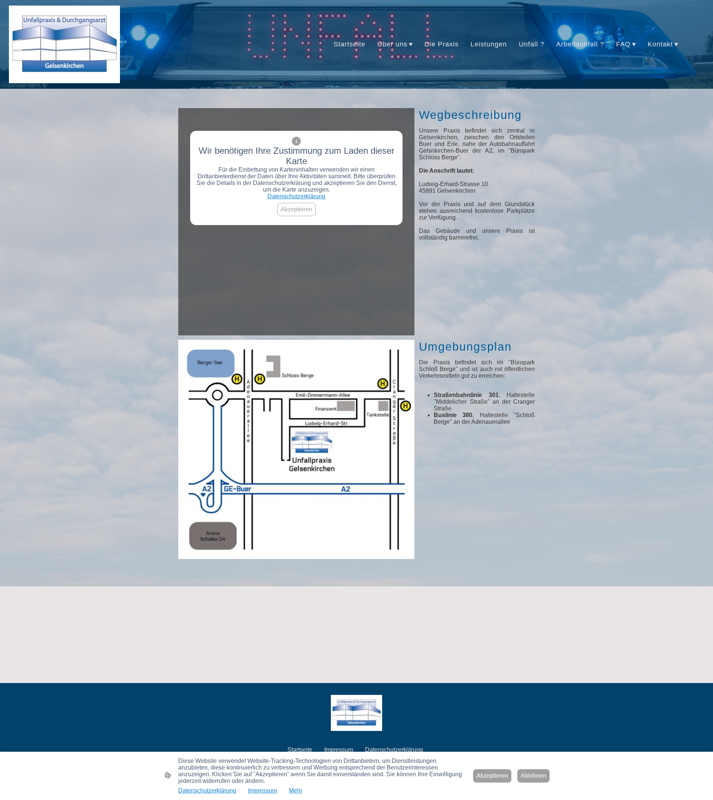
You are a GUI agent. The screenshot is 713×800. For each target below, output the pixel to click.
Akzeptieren (296, 209)
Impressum (262, 790)
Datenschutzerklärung (296, 196)
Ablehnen (533, 776)
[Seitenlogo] (64, 45)
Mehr (295, 790)
